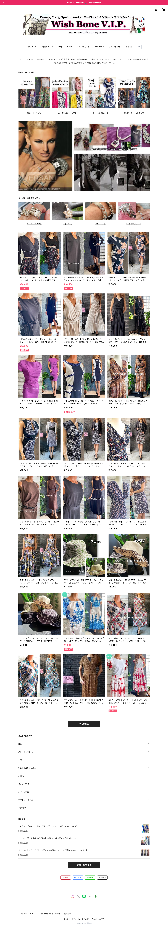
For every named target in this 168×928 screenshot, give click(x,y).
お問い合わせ (114, 47)
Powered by (81, 923)
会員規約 (67, 914)
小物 (20, 760)
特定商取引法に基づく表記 (50, 914)
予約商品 (22, 808)
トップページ (31, 47)
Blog (60, 47)
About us (99, 47)
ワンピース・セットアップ (134, 113)
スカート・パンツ (34, 113)
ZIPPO (21, 776)
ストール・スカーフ (100, 113)
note (69, 47)
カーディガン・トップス (67, 113)
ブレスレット (100, 224)
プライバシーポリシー (28, 914)
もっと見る (84, 724)
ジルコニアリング (133, 224)
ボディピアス (23, 792)
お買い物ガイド (83, 47)
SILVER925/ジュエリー (28, 768)
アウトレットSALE (25, 800)
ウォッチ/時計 (24, 784)
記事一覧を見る (84, 865)
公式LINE (96, 63)
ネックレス (67, 224)
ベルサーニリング (34, 224)
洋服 (20, 744)
